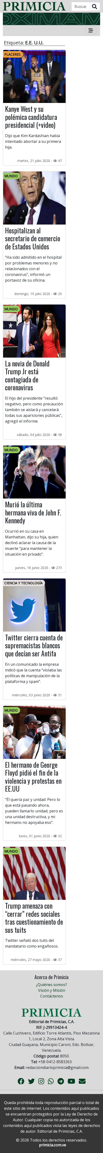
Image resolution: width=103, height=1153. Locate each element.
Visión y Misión (51, 990)
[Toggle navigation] (90, 30)
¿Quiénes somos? (51, 984)
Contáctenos (51, 996)
